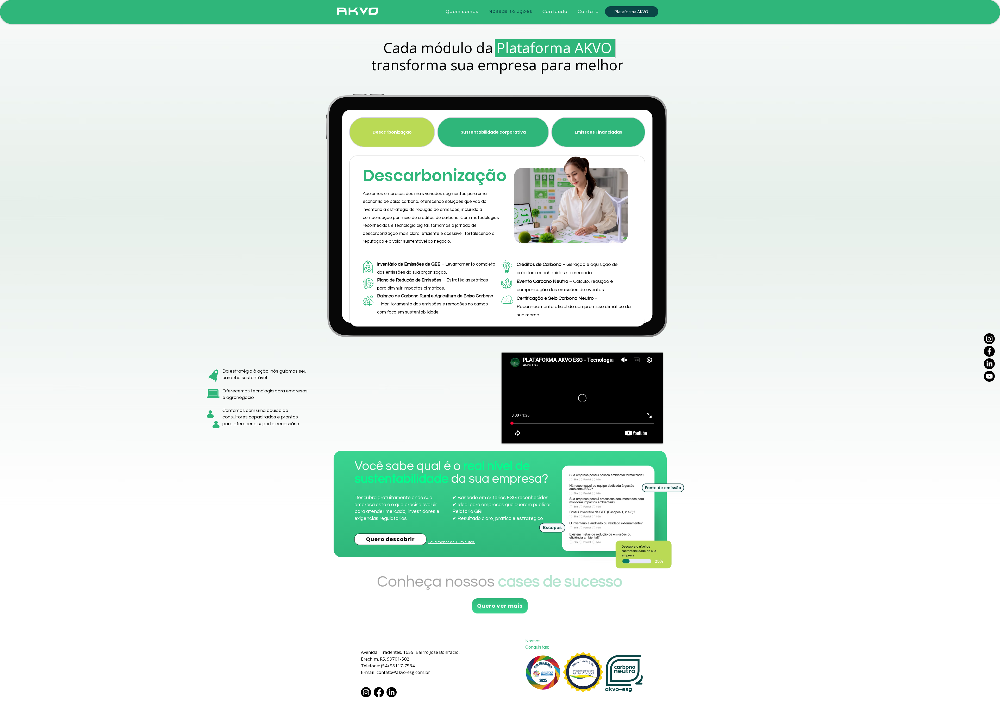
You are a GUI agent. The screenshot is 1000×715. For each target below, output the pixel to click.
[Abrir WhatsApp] (987, 702)
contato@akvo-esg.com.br (403, 672)
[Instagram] (989, 338)
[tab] (392, 132)
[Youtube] (989, 376)
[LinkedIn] (989, 363)
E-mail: (369, 672)
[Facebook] (989, 351)
